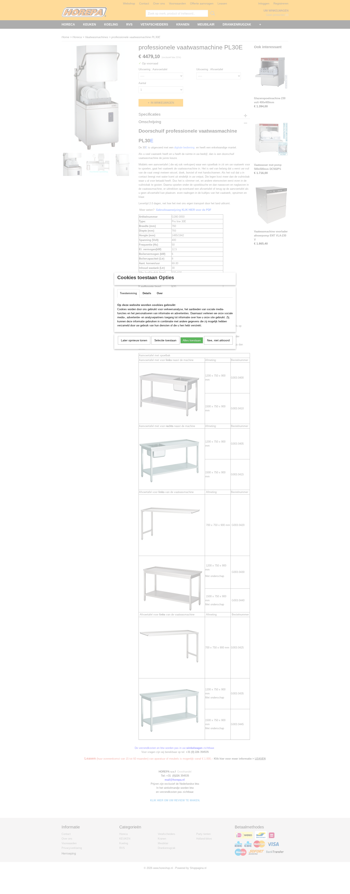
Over (160, 293)
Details (147, 293)
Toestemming (128, 293)
